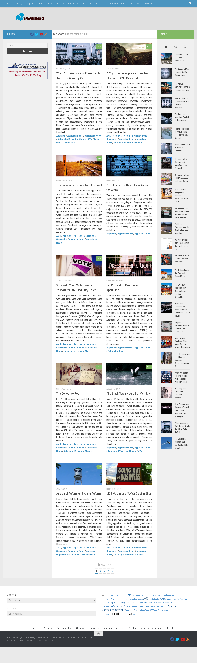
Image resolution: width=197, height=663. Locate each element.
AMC (108, 135)
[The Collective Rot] (79, 374)
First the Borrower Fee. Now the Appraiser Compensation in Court (182, 360)
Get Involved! (44, 3)
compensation (162, 606)
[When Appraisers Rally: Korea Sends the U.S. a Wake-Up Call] (79, 54)
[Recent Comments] (175, 47)
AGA (114, 606)
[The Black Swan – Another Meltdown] (129, 374)
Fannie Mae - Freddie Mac (76, 351)
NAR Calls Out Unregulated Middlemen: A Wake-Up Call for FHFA (181, 195)
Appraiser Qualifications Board (138, 610)
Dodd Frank (157, 610)
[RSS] (46, 34)
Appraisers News (93, 135)
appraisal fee (111, 595)
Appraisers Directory (92, 3)
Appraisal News (75, 135)
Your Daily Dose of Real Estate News (122, 3)
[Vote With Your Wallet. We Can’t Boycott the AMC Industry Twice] (79, 265)
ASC (134, 614)
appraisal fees (122, 606)
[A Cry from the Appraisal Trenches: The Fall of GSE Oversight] (129, 54)
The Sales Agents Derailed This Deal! (79, 185)
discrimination (154, 599)
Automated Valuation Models (72, 139)
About (59, 3)
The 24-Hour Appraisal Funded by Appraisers (182, 117)
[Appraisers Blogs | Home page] (29, 17)
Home (7, 3)
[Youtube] (41, 34)
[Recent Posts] (185, 47)
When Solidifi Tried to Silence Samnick (182, 147)
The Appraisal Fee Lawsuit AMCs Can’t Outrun (182, 72)
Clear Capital (116, 599)
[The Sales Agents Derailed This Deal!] (79, 165)
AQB (151, 610)
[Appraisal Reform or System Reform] (79, 474)
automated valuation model (144, 595)
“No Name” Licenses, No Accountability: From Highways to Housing (182, 309)
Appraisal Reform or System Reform (78, 493)
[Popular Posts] (166, 47)
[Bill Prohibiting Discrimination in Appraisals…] (129, 265)
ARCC (109, 603)
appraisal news (121, 613)
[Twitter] (36, 34)
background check (135, 606)
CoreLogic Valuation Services (128, 554)
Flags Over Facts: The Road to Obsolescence (182, 57)
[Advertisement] (137, 18)
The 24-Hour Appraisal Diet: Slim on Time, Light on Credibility (180, 291)
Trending (18, 3)
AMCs (130, 595)
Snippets (30, 3)
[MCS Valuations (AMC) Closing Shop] (129, 474)
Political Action (115, 351)
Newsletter (148, 3)
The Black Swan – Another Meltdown (129, 393)
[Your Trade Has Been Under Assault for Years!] (129, 165)
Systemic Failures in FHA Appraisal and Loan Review (182, 178)
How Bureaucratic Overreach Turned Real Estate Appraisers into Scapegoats (182, 410)
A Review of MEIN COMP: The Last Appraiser (182, 258)
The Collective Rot (67, 393)
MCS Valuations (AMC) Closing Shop (129, 493)
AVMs (141, 603)
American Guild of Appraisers (155, 603)
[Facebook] (32, 34)
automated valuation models (132, 599)
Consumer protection (172, 599)
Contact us (73, 3)
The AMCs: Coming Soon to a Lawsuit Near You (182, 87)
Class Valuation (122, 595)
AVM (90, 139)
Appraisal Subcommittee (84, 554)
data (109, 599)
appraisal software (149, 606)
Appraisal (60, 135)
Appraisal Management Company (125, 602)
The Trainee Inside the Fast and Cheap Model (182, 273)
